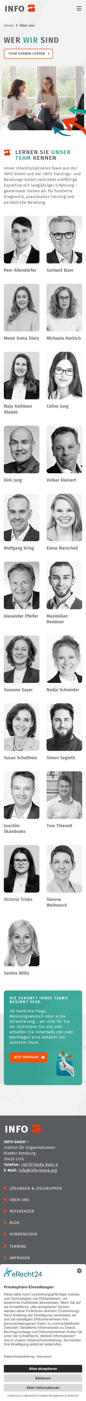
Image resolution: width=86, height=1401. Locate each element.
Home (8, 25)
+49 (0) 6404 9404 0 (39, 1164)
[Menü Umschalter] (79, 8)
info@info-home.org (38, 1170)
